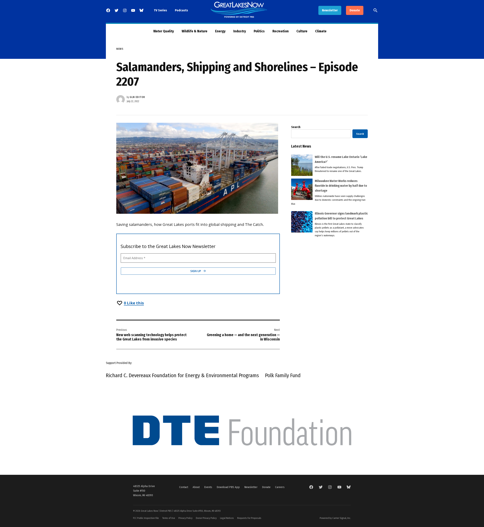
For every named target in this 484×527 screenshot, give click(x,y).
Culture (301, 31)
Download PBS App (228, 487)
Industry (239, 31)
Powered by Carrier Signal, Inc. (335, 518)
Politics (259, 31)
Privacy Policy (185, 518)
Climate (321, 31)
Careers (280, 487)
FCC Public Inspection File (146, 518)
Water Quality (163, 31)
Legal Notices (227, 518)
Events (208, 487)
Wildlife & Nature (194, 31)
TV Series (160, 10)
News (119, 49)
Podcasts (181, 10)
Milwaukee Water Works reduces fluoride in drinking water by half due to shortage (341, 185)
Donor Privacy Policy (206, 518)
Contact (183, 487)
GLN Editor (137, 97)
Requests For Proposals (249, 518)
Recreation (280, 31)
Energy (220, 31)
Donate (355, 10)
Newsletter (330, 10)
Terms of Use (168, 518)
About (196, 487)
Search (295, 127)
